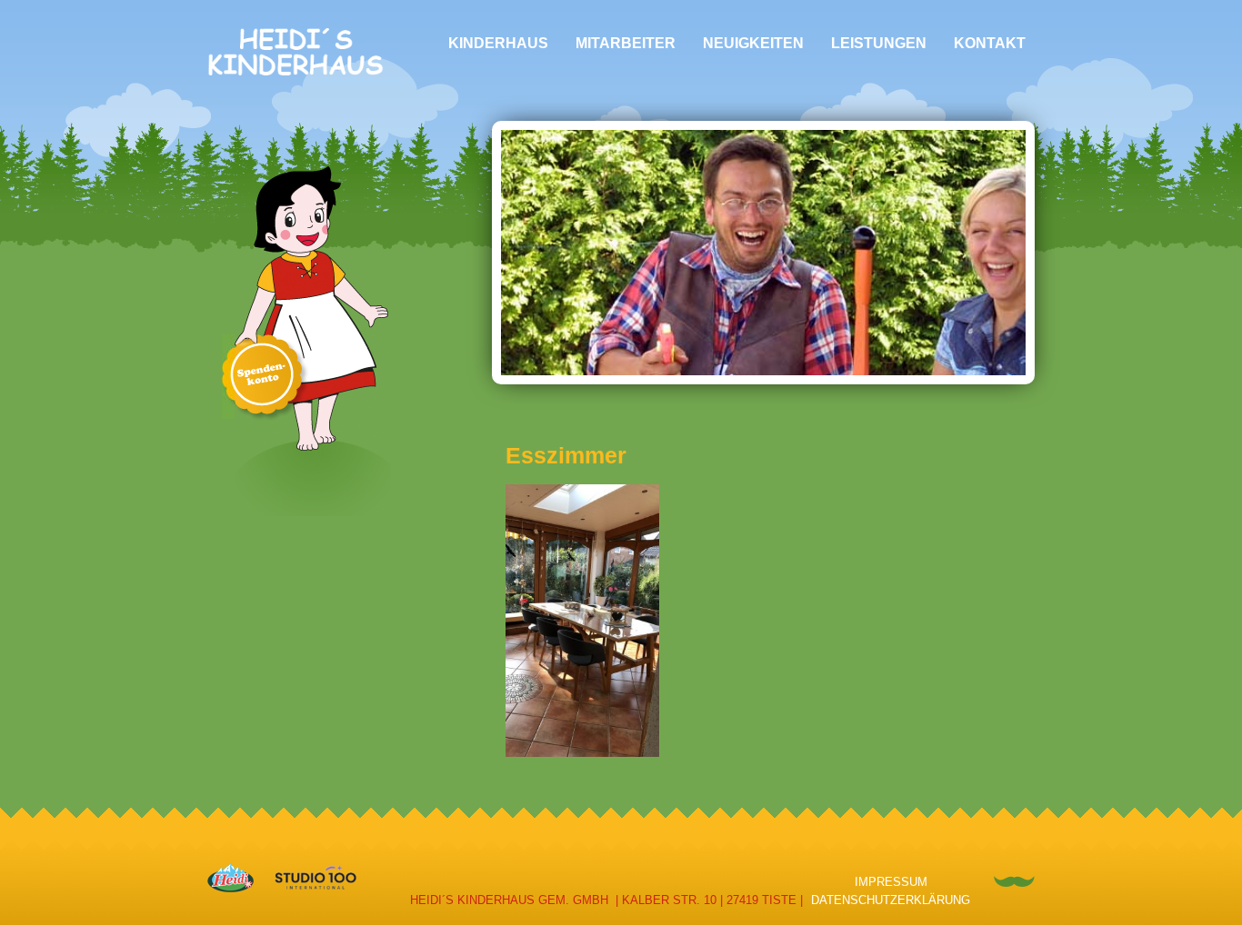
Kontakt (990, 43)
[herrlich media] (1014, 880)
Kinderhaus (498, 43)
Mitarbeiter (626, 43)
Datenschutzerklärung (890, 900)
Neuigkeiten (753, 43)
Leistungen (878, 43)
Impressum (891, 882)
